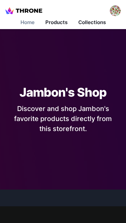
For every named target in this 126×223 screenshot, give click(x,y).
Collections (92, 22)
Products (56, 22)
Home (27, 22)
